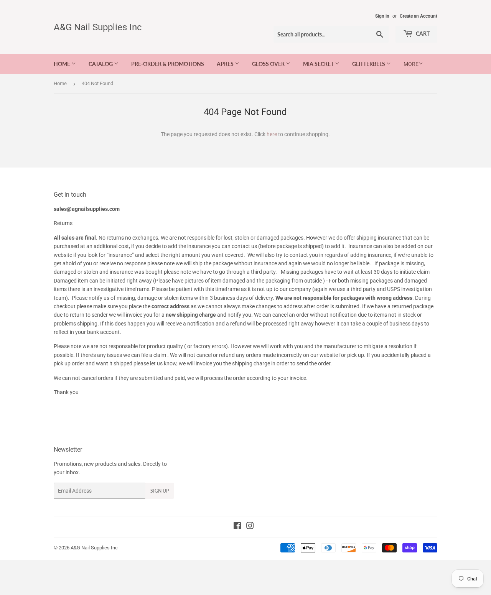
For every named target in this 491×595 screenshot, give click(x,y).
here (272, 134)
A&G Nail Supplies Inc (98, 27)
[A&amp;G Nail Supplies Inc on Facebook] (237, 527)
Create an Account (418, 16)
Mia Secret (319, 64)
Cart (422, 33)
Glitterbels (369, 64)
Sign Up (159, 491)
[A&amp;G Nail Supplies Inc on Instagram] (250, 527)
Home (62, 64)
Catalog (101, 64)
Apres (226, 64)
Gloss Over (269, 64)
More (411, 64)
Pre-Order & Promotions (167, 64)
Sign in (382, 16)
